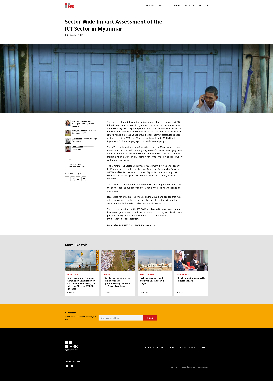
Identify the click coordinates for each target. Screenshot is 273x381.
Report (70, 159)
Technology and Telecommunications (76, 165)
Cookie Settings (203, 367)
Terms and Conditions (188, 367)
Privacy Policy (173, 367)
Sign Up (150, 318)
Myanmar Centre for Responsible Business (158, 169)
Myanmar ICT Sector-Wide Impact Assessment (135, 165)
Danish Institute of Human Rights (136, 172)
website (150, 225)
